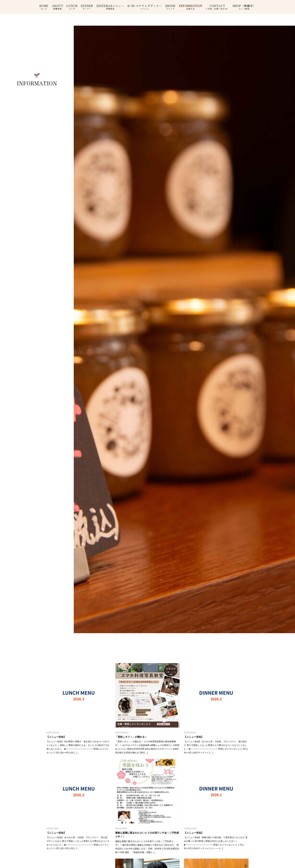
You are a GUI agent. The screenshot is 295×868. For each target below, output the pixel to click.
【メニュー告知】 (56, 737)
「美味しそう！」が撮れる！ (131, 737)
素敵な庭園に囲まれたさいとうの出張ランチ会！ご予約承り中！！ (147, 834)
